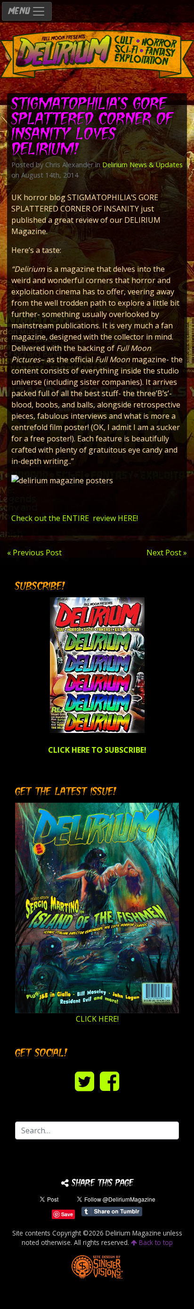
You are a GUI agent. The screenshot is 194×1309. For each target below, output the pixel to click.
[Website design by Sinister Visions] (97, 1265)
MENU (20, 11)
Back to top (155, 1242)
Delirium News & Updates (142, 164)
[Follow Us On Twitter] (84, 1080)
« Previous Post (34, 552)
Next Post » (166, 552)
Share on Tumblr (111, 1211)
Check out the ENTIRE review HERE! (74, 518)
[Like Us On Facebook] (109, 1080)
